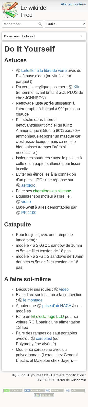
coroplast (44, 338)
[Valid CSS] (75, 390)
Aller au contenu (73, 4)
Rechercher (40, 24)
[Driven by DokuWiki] (44, 395)
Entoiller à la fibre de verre (44, 70)
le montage (33, 300)
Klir (76, 87)
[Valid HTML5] (54, 390)
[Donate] (13, 390)
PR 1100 (28, 213)
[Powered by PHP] (34, 390)
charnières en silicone (52, 191)
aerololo (28, 185)
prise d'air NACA (56, 306)
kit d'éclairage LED (47, 316)
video (26, 202)
